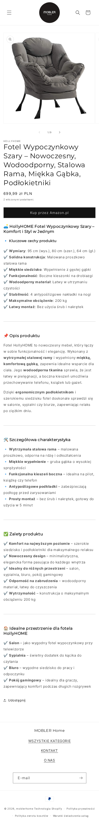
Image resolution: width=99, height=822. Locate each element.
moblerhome (24, 808)
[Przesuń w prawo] (60, 132)
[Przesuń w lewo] (39, 132)
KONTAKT (49, 750)
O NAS (49, 760)
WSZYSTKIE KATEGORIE (49, 741)
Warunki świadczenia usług (71, 815)
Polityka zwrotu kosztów (31, 815)
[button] (9, 13)
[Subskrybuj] (81, 778)
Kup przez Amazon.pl (49, 213)
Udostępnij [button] (17, 700)
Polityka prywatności (81, 808)
